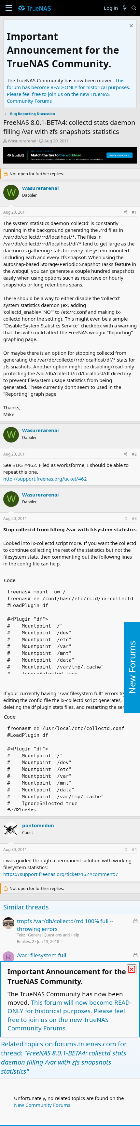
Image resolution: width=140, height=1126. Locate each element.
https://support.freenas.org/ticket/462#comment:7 (60, 874)
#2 (134, 454)
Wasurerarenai (22, 141)
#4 (134, 849)
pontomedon (38, 825)
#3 (134, 518)
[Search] (134, 8)
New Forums (132, 667)
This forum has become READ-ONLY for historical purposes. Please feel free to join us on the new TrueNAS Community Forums (68, 90)
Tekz (21, 935)
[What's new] (124, 8)
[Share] (125, 212)
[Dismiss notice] (130, 26)
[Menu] (9, 8)
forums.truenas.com (85, 1044)
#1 (134, 212)
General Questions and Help (53, 935)
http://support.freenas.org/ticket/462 (45, 478)
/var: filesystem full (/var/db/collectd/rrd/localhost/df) (60, 959)
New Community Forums (42, 1105)
